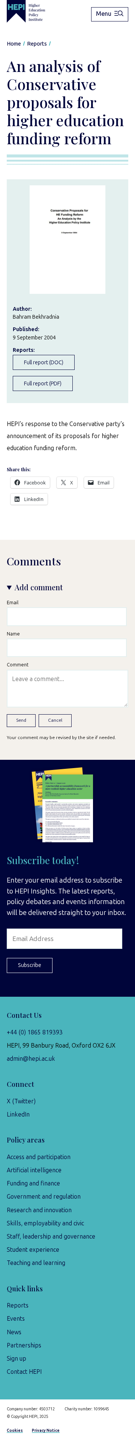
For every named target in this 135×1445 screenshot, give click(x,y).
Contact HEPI (24, 1371)
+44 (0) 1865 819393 (35, 1032)
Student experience (33, 1249)
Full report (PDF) (43, 383)
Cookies (15, 1430)
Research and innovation (39, 1210)
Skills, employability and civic (45, 1223)
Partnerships (24, 1345)
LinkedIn (18, 1114)
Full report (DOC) (43, 362)
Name (13, 634)
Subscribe (29, 965)
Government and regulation (44, 1196)
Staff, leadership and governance (51, 1236)
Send (21, 720)
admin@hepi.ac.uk (31, 1058)
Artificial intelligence (34, 1170)
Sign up (16, 1358)
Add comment (39, 587)
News (14, 1332)
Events (16, 1318)
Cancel (55, 720)
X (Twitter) (21, 1101)
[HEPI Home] (31, 11)
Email (12, 602)
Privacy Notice (46, 1430)
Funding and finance (33, 1183)
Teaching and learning (36, 1262)
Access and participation (38, 1157)
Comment (17, 665)
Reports (17, 1305)
